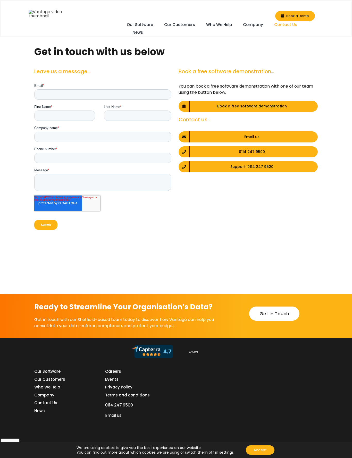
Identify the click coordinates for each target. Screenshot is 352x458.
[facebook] (116, 425)
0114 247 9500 (119, 405)
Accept (260, 450)
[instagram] (135, 425)
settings (226, 452)
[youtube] (144, 425)
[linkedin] (107, 425)
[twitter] (126, 425)
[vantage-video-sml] (54, 12)
